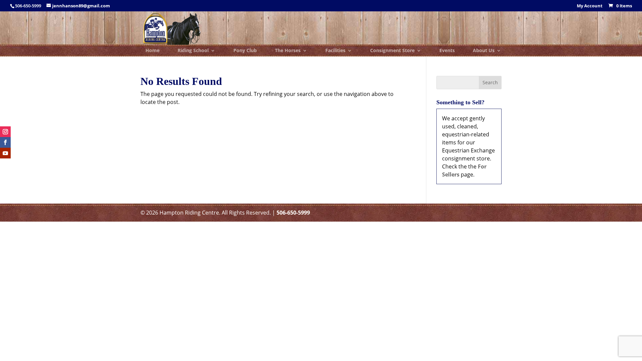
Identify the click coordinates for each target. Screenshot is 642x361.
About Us (484, 50)
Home (152, 50)
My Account (590, 6)
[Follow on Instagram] (5, 131)
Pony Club (245, 50)
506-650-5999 (293, 212)
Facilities (335, 50)
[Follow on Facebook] (5, 142)
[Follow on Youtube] (5, 153)
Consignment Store (392, 50)
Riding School (193, 50)
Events (447, 50)
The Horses (288, 50)
